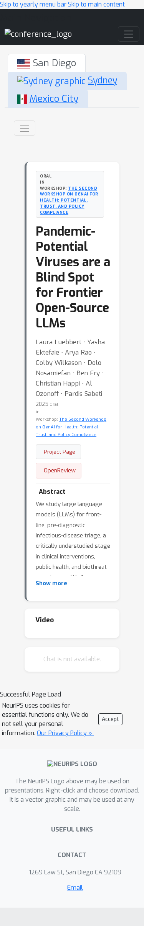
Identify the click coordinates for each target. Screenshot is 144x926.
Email (75, 888)
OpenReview (60, 470)
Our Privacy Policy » (65, 733)
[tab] (47, 63)
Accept (110, 719)
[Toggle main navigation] (128, 34)
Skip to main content (96, 4)
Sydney (102, 80)
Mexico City (54, 98)
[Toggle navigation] (24, 128)
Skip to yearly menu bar (33, 4)
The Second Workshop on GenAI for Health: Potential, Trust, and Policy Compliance (69, 200)
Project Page (59, 451)
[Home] (38, 34)
